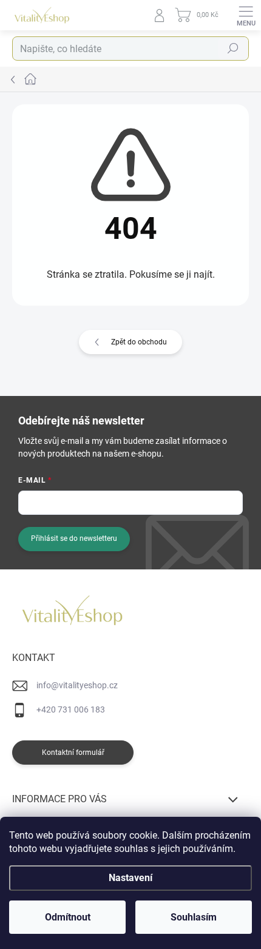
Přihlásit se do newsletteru (74, 538)
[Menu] (246, 15)
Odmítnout (67, 917)
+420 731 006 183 (70, 709)
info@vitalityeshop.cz (77, 685)
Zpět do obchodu (139, 342)
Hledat (233, 48)
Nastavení (130, 878)
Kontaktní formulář (73, 752)
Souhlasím (194, 917)
